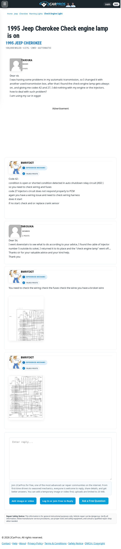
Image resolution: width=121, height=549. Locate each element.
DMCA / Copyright (95, 543)
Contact (6, 543)
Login (108, 4)
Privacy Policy (35, 543)
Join (116, 4)
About (22, 543)
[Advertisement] (60, 131)
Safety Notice (75, 543)
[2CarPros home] (55, 4)
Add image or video (23, 500)
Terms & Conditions (56, 543)
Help (14, 543)
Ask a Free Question (94, 501)
